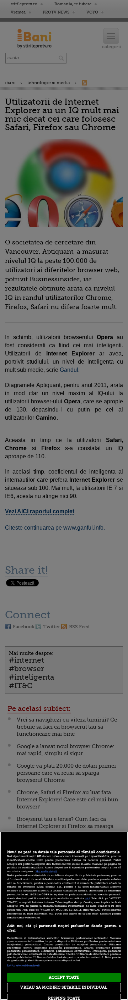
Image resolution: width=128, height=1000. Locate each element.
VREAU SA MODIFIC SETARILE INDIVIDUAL (63, 987)
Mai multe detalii (46, 871)
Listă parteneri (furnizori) (23, 965)
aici (87, 898)
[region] (64, 915)
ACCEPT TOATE (64, 977)
